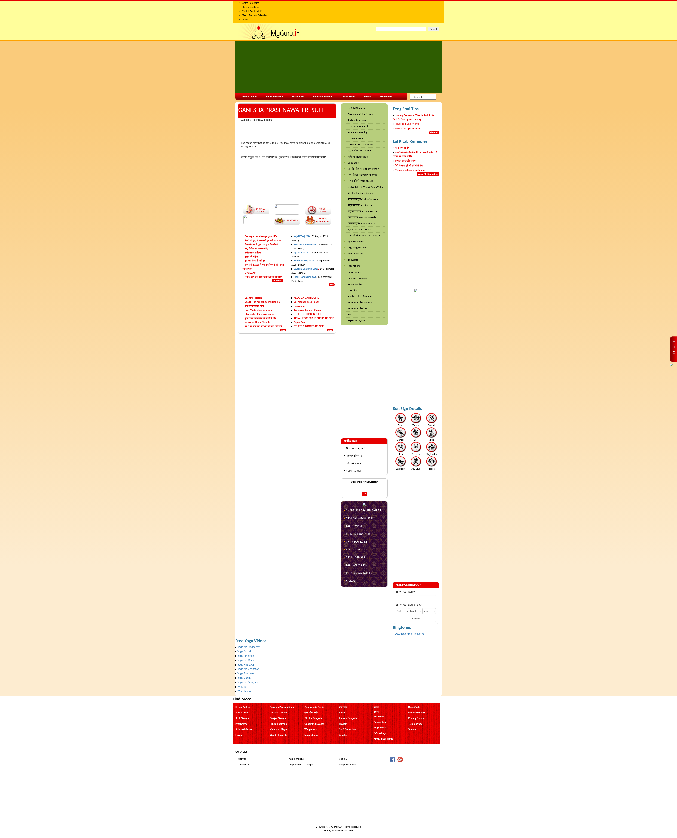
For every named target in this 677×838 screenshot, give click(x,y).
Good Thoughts (278, 735)
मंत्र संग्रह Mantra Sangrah (362, 217)
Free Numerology (322, 96)
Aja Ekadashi (301, 252)
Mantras (242, 758)
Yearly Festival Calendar (360, 296)
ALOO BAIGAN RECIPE (306, 298)
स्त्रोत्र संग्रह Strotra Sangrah (363, 211)
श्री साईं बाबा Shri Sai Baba (360, 150)
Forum (239, 735)
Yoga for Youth (245, 655)
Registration (295, 764)
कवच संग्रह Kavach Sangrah (362, 223)
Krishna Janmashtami (305, 244)
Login (310, 764)
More (332, 285)
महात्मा (376, 707)
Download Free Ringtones (409, 633)
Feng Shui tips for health (408, 128)
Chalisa (343, 758)
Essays (351, 314)
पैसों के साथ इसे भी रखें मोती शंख (409, 165)
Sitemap (412, 729)
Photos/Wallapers (359, 573)
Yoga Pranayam (246, 664)
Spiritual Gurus (243, 729)
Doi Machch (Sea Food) (306, 302)
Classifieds (414, 707)
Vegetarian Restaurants (360, 302)
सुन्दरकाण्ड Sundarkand (359, 229)
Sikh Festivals (355, 557)
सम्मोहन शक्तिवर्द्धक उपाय (405, 160)
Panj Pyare (353, 549)
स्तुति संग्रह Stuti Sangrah (360, 205)
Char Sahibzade (356, 541)
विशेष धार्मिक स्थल (353, 463)
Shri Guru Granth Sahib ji (364, 510)
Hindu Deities (249, 96)
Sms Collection (355, 253)
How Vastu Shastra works (258, 310)
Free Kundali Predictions (360, 114)
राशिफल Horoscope (358, 157)
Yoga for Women (246, 660)
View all (433, 132)
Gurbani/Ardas (356, 565)
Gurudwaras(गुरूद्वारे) (355, 448)
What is (241, 686)
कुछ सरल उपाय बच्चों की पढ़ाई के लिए (260, 318)
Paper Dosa (300, 322)
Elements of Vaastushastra (259, 314)
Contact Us (243, 764)
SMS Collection (347, 729)
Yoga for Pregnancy (248, 647)
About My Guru (416, 712)
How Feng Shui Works (407, 123)
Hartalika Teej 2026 (304, 260)
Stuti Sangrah (242, 718)
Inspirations (354, 266)
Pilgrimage (380, 727)
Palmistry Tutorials (357, 278)
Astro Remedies (356, 138)
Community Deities (314, 707)
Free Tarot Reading (357, 132)
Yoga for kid (244, 651)
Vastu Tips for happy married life (262, 302)
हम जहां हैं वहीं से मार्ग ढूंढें (255, 260)
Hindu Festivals (274, 96)
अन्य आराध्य (379, 716)
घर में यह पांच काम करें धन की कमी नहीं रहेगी (263, 326)
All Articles (277, 281)
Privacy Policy (416, 718)
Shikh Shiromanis (358, 533)
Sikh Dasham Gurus (359, 518)
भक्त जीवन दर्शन (311, 712)
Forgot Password (347, 764)
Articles (343, 735)
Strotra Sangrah (313, 718)
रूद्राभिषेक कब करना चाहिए (256, 248)
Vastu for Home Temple (257, 322)
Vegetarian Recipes (358, 308)
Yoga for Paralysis (247, 682)
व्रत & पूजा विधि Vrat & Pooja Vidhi (365, 187)
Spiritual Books (356, 242)
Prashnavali (241, 724)
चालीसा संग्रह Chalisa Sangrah (363, 199)
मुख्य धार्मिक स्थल (353, 471)
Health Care (298, 96)
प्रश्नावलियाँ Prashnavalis (360, 181)
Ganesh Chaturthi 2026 (306, 268)
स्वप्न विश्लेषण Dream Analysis (362, 175)
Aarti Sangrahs (296, 758)
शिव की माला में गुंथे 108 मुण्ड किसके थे (261, 244)
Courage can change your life (261, 236)
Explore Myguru (356, 320)
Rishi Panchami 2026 (305, 277)
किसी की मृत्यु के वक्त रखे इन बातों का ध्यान (263, 240)
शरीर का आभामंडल (253, 252)
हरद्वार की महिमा (251, 256)
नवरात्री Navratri (356, 108)
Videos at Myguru (279, 729)
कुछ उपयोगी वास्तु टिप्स (254, 306)
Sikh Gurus (241, 712)
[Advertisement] (338, 67)
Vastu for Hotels (253, 298)
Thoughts (353, 260)
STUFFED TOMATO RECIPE (309, 326)
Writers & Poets (278, 712)
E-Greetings (380, 733)
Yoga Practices (245, 673)
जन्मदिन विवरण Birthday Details (363, 169)
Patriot (342, 712)
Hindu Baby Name (383, 738)
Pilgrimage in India (357, 248)
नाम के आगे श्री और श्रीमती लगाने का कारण (263, 277)
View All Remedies (428, 174)
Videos (350, 580)
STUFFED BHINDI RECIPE (308, 314)
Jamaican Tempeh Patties (307, 310)
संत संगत (343, 707)
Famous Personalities (282, 707)
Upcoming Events (314, 724)
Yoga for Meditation (248, 669)
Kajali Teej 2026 (302, 236)
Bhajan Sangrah (278, 718)
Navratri (343, 724)
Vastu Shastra (355, 284)
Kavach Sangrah (348, 718)
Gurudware (354, 526)
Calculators (353, 163)
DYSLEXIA (250, 273)
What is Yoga (244, 691)
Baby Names (354, 272)
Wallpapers (386, 96)
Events (367, 96)
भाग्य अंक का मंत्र (402, 147)
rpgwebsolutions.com (342, 830)
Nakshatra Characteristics (361, 144)
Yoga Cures (244, 677)
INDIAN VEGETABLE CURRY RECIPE (314, 318)
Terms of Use (415, 724)
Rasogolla (299, 306)
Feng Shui (353, 290)
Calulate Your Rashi (358, 126)
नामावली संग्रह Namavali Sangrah (364, 235)
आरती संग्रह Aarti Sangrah (361, 193)
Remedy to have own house (410, 170)
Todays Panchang (357, 120)
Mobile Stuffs (348, 96)
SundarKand (380, 722)
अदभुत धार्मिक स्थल (354, 455)
